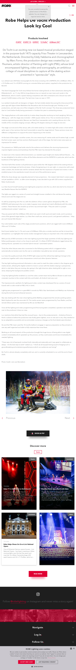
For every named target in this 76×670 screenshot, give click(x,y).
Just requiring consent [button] (47, 662)
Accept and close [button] (26, 662)
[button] (38, 666)
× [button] (74, 648)
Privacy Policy (52, 658)
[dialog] (38, 658)
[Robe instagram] (38, 594)
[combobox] (71, 649)
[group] (38, 433)
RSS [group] (73, 15)
